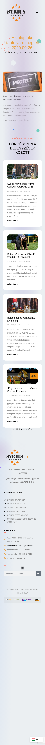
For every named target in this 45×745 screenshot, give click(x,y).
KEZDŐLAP (10, 53)
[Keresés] (38, 573)
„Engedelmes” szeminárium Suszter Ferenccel (22, 389)
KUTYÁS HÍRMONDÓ (29, 53)
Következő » (26, 429)
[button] (37, 11)
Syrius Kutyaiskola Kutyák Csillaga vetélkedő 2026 (21, 185)
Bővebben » (12, 221)
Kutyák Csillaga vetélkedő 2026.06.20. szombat (21, 256)
